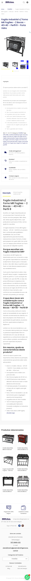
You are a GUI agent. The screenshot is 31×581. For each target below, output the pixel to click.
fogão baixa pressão (9, 138)
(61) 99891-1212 (15, 542)
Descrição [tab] (7, 193)
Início (2, 9)
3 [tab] (15, 71)
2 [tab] (14, 71)
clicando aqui (11, 413)
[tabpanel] (6, 64)
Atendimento (22, 566)
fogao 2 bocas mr (8, 136)
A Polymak (9, 566)
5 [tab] (18, 71)
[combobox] (15, 559)
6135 (7, 135)
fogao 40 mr (22, 136)
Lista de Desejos (22, 568)
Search (24, 2)
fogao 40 (16, 136)
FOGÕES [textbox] (19, 559)
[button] (30, 32)
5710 (4, 135)
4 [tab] (16, 71)
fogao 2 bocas (23, 135)
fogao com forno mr (21, 140)
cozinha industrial (14, 135)
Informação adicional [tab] (17, 193)
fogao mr (19, 143)
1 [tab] (12, 71)
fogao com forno (10, 140)
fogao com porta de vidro (10, 141)
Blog (8, 568)
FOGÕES (10, 9)
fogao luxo (13, 143)
